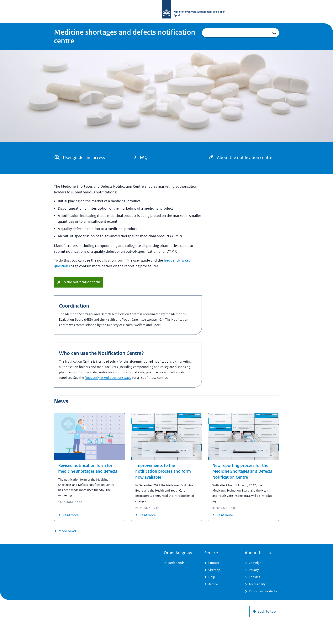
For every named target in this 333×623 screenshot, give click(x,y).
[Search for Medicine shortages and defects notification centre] (274, 32)
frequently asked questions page (108, 377)
